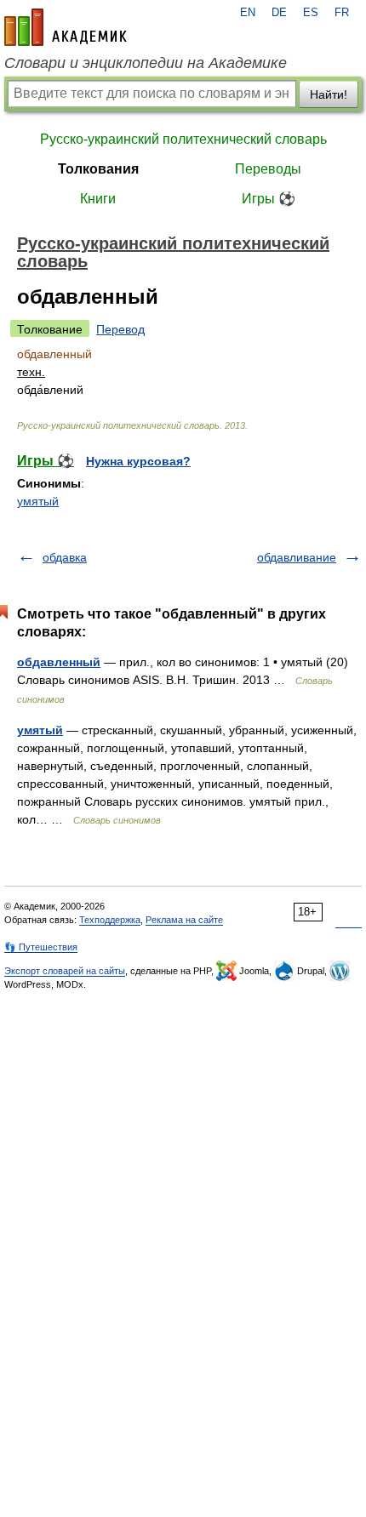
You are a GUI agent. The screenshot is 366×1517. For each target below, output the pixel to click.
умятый (38, 501)
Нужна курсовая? (138, 461)
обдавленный (58, 662)
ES (310, 13)
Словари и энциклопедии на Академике (145, 62)
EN (247, 13)
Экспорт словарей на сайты (64, 971)
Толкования (98, 169)
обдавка (65, 557)
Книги (98, 198)
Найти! (328, 94)
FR (342, 13)
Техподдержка (109, 920)
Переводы (268, 169)
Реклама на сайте (184, 920)
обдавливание (296, 557)
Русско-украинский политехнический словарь (183, 139)
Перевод (120, 329)
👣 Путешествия (40, 947)
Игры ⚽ (268, 198)
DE (279, 13)
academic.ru (65, 27)
